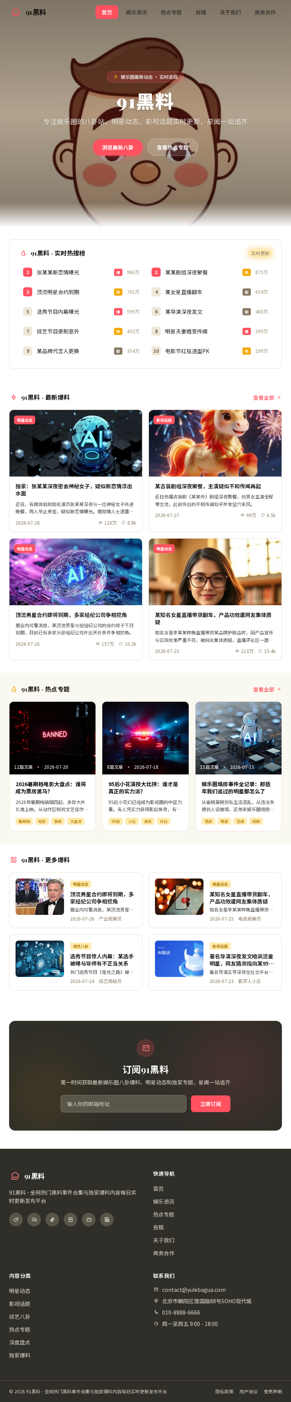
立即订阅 (210, 1104)
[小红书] (70, 1219)
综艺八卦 (19, 1316)
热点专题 (171, 12)
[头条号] (107, 1219)
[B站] (88, 1219)
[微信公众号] (34, 1219)
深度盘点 (19, 1342)
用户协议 (248, 1391)
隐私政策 (224, 1391)
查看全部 (263, 397)
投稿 (201, 12)
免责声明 (273, 1391)
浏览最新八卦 (118, 147)
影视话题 (19, 1303)
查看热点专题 (173, 147)
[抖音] (52, 1219)
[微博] (16, 1219)
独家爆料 (19, 1355)
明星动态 (19, 1291)
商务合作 (265, 12)
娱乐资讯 (136, 12)
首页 (107, 12)
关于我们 (230, 12)
